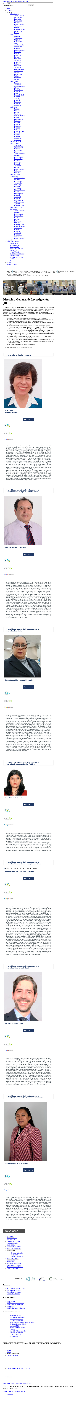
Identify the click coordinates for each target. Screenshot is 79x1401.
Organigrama (11, 1261)
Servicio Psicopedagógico (18, 1331)
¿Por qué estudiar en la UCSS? (16, 1288)
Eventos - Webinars (12, 1268)
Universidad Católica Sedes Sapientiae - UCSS (17, 1383)
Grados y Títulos (12, 264)
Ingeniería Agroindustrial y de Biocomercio (19, 200)
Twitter (11, 1391)
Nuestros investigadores (14, 1248)
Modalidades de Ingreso (14, 1292)
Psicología (17, 83)
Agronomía (17, 140)
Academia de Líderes (16, 1336)
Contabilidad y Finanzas (18, 159)
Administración (19, 15)
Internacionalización (14, 274)
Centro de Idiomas (12, 1355)
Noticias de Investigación (14, 1263)
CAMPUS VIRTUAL (21, 1399)
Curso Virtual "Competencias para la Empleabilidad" (17, 253)
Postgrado (10, 240)
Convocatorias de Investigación (12, 1238)
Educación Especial (17, 56)
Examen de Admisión (13, 1294)
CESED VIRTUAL (16, 257)
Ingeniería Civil (19, 95)
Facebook (6, 1391)
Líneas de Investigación (14, 1241)
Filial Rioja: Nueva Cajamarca (16, 208)
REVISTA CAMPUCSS (9, 1399)
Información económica (14, 1290)
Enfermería (17, 110)
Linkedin (22, 1391)
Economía (17, 48)
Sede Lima (13, 34)
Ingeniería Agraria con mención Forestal (19, 31)
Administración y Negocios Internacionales (19, 155)
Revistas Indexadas (17, 1253)
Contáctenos (10, 1395)
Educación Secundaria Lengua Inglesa (19, 67)
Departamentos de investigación (12, 1244)
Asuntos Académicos (16, 1319)
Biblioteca (53, 271)
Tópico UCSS (14, 1326)
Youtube (16, 1391)
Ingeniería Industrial (17, 92)
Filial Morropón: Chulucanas (15, 175)
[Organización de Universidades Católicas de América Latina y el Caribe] (42, 1279)
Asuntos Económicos (16, 1320)
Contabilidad (18, 17)
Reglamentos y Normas (14, 1265)
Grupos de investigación (14, 1246)
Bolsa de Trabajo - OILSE (18, 1324)
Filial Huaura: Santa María (15, 1304)
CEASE (12, 260)
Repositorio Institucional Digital (17, 1255)
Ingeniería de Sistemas (18, 97)
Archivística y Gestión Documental (18, 72)
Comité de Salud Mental (17, 1327)
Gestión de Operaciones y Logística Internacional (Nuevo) (18, 39)
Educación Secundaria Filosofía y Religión (17, 61)
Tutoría (12, 1329)
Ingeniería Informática (17, 101)
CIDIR (12, 259)
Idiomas (9, 262)
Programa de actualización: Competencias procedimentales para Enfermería (16, 247)
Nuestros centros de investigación (12, 1259)
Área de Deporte (15, 1334)
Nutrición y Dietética (17, 121)
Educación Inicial (19, 50)
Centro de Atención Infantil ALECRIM (18, 1368)
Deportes (25, 274)
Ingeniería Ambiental (17, 104)
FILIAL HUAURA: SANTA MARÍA (16, 142)
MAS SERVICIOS (32, 1399)
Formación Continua (13, 241)
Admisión (10, 10)
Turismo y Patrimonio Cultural (17, 77)
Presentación (10, 1236)
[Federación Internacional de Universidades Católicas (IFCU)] (30, 1279)
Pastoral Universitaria (16, 1333)
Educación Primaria (17, 52)
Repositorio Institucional (66, 271)
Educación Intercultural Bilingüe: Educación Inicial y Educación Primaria (19, 23)
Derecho (16, 109)
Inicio (8, 8)
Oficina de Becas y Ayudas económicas (22, 1322)
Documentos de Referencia (15, 1267)
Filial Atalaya (14, 14)
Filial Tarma (14, 81)
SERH (9, 1352)
